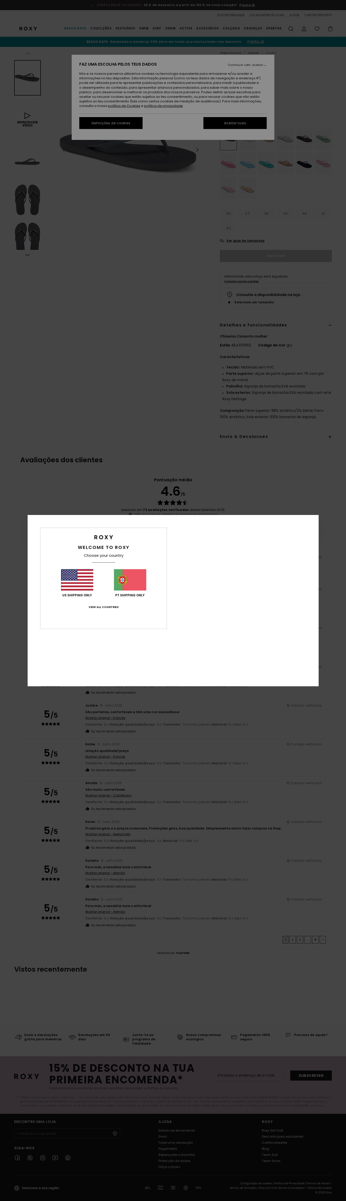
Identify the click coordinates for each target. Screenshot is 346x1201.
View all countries (104, 607)
